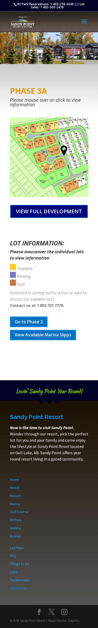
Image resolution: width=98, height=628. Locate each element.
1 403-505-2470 (52, 7)
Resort (15, 495)
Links (14, 571)
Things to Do (19, 563)
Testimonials (20, 580)
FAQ (13, 555)
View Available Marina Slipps (43, 335)
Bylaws (15, 536)
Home (14, 479)
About (14, 487)
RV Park (15, 519)
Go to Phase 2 (29, 322)
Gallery (15, 528)
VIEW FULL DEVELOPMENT (49, 211)
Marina (15, 504)
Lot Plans (17, 547)
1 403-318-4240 (62, 4)
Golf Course (19, 511)
